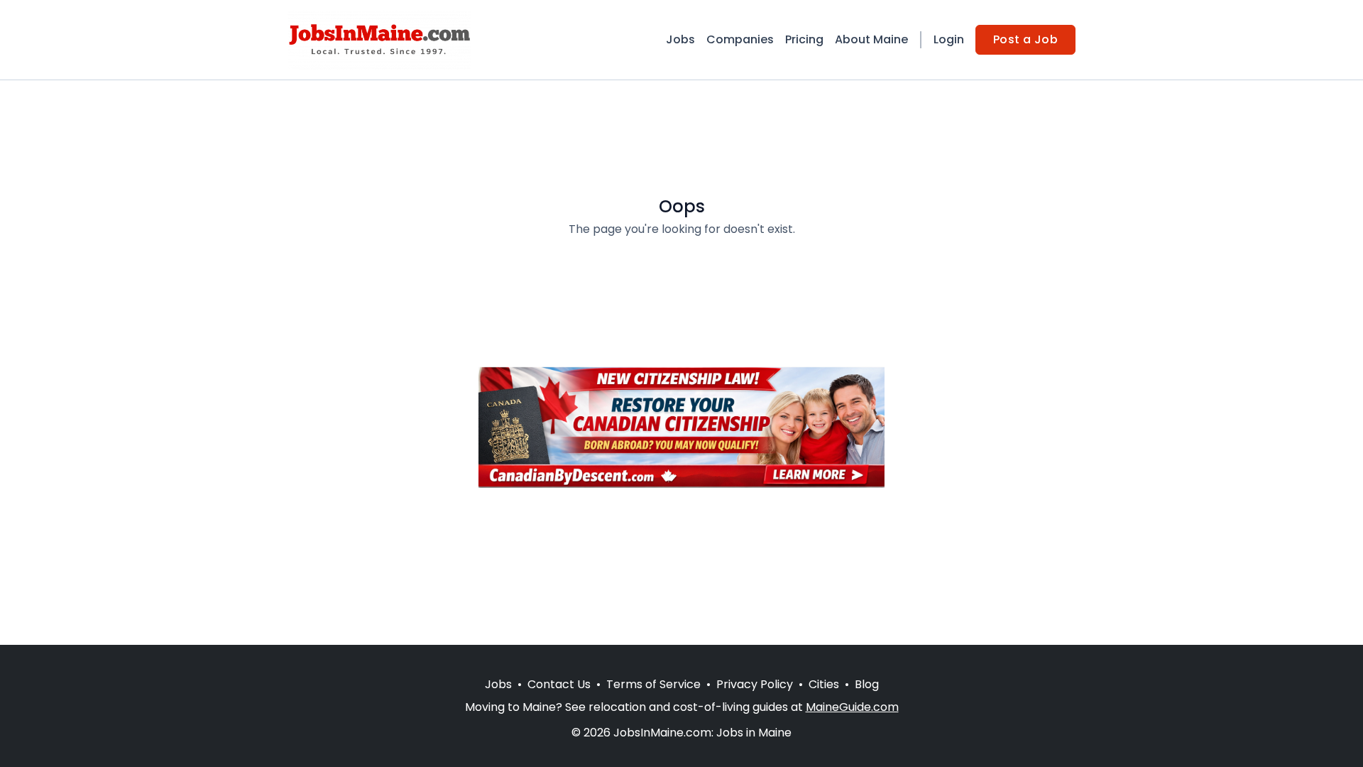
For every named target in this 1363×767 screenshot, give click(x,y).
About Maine (871, 39)
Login (949, 39)
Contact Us (559, 684)
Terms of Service (653, 684)
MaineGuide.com (852, 707)
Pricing (804, 39)
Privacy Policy (754, 684)
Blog (867, 684)
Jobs (680, 39)
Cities (824, 684)
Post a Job (1025, 39)
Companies (740, 39)
